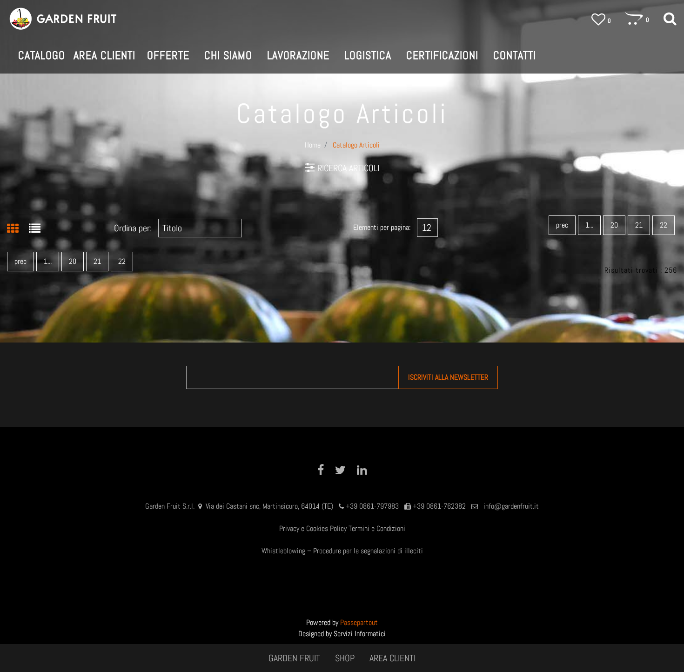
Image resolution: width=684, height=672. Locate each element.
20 (614, 225)
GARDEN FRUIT (294, 658)
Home (313, 145)
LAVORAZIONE (298, 55)
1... (589, 225)
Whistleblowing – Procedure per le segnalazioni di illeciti (342, 551)
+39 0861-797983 (372, 506)
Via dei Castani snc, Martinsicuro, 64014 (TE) (269, 506)
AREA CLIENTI (392, 658)
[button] (448, 377)
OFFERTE (168, 55)
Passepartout (359, 622)
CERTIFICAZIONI (442, 55)
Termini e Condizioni (377, 528)
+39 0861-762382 (439, 506)
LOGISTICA (367, 55)
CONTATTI (514, 55)
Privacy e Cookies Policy (313, 528)
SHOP (345, 658)
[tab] (18, 229)
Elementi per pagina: (381, 227)
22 (663, 225)
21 (639, 225)
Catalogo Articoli (356, 145)
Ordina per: (133, 228)
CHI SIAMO (228, 55)
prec (562, 225)
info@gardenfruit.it (511, 506)
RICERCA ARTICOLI (348, 168)
